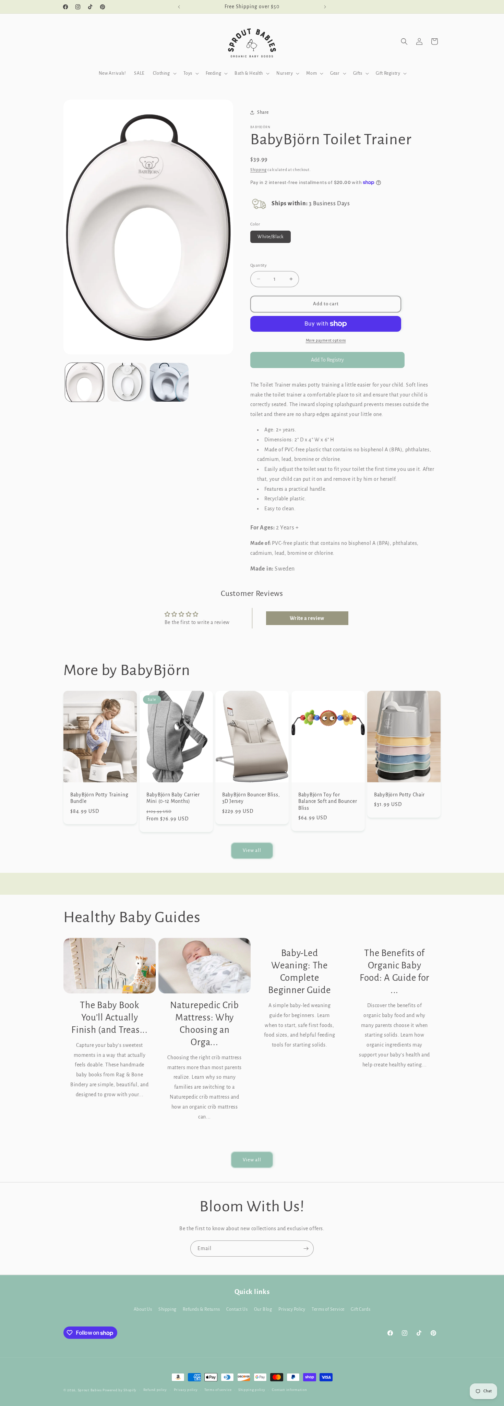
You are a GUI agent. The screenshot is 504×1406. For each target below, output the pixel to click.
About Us (143, 1309)
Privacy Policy (291, 1309)
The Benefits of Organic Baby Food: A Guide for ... (394, 971)
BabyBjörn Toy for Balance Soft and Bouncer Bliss (327, 801)
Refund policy (155, 1390)
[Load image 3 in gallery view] (169, 382)
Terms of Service (328, 1309)
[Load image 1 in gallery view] (84, 382)
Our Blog (263, 1309)
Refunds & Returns (201, 1309)
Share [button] (263, 112)
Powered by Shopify (119, 1390)
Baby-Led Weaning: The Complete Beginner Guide (299, 971)
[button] (164, 73)
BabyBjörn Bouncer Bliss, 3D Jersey (251, 798)
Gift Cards (360, 1309)
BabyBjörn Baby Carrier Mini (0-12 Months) (173, 798)
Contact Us (237, 1309)
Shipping (258, 170)
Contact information (289, 1390)
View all (252, 850)
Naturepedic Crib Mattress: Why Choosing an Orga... (204, 1023)
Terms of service (217, 1390)
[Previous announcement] (179, 6)
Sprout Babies (90, 1390)
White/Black (270, 236)
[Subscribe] (305, 1248)
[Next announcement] (325, 6)
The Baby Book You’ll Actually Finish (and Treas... (109, 1017)
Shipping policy (251, 1390)
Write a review (307, 618)
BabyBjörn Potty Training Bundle (99, 798)
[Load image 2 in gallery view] (126, 382)
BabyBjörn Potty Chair (399, 794)
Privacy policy (186, 1390)
